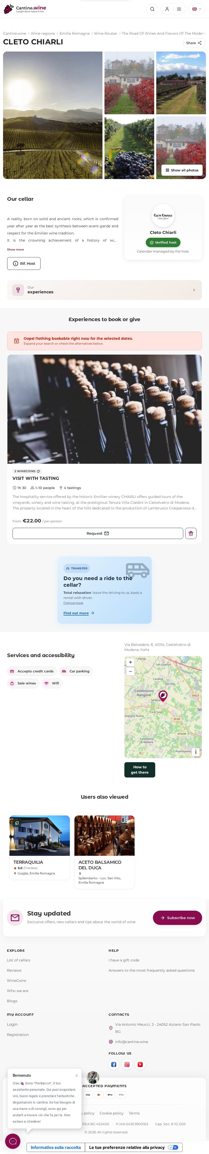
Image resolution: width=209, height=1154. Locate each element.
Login (12, 1024)
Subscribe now (177, 918)
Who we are (17, 990)
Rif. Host (23, 263)
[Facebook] (114, 1064)
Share (194, 43)
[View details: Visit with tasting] (104, 409)
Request (98, 533)
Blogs (12, 1001)
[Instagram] (127, 1064)
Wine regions (43, 33)
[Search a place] (152, 9)
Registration (18, 1034)
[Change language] (196, 9)
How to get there (140, 770)
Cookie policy (112, 1113)
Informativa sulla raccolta (56, 1147)
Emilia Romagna (74, 33)
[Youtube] (140, 1064)
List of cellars (18, 960)
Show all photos (182, 170)
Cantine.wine (14, 33)
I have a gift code (124, 960)
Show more (15, 249)
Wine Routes (105, 33)
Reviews (14, 970)
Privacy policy (82, 1113)
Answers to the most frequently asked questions (152, 970)
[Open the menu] (173, 9)
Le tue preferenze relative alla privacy (127, 1147)
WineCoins (16, 980)
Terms (134, 1113)
